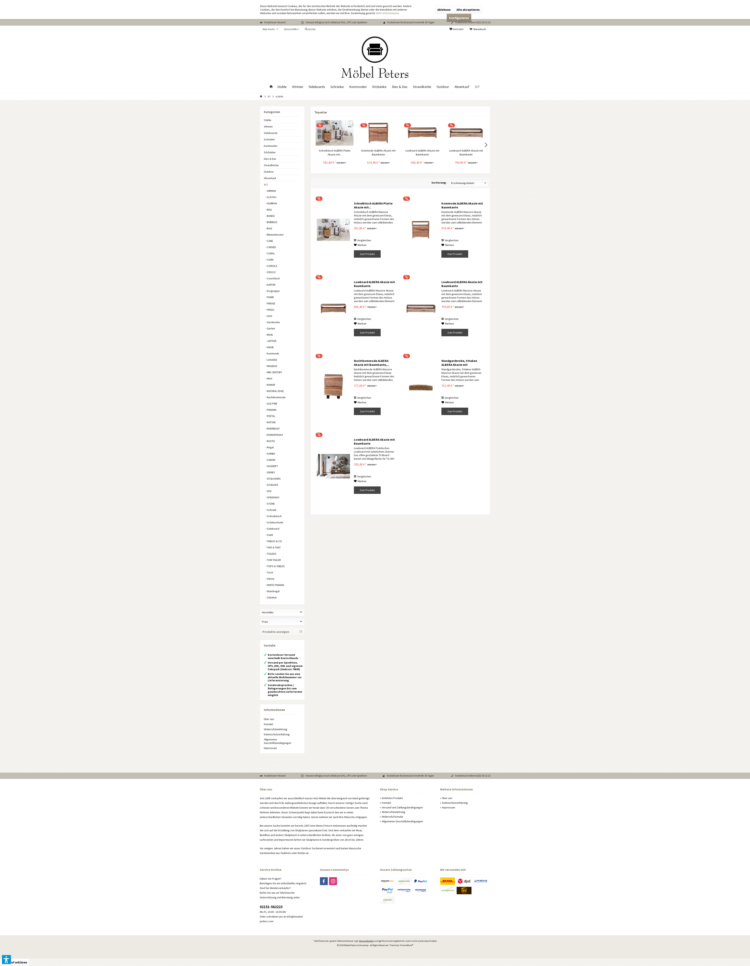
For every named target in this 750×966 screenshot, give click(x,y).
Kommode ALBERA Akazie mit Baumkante (378, 152)
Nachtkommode (276, 397)
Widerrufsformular (392, 816)
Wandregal (272, 591)
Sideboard (272, 528)
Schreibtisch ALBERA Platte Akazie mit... (334, 152)
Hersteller (268, 612)
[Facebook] (324, 881)
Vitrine (270, 578)
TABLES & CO (274, 541)
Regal (270, 447)
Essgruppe (273, 291)
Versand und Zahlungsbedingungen (402, 807)
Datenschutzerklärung (277, 734)
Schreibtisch (274, 516)
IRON (269, 334)
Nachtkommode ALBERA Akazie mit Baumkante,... (371, 363)
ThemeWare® (406, 945)
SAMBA (270, 453)
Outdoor (269, 171)
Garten (270, 328)
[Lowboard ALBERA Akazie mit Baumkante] (422, 133)
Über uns (269, 719)
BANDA (270, 216)
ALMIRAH (271, 203)
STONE (270, 503)
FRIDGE (270, 303)
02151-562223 (271, 906)
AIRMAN (271, 191)
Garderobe (273, 322)
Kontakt (268, 724)
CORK (270, 259)
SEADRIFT (272, 466)
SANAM (270, 460)
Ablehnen (444, 10)
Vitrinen (268, 126)
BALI (269, 209)
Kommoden (270, 146)
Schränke (269, 139)
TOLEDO (271, 553)
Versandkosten (366, 940)
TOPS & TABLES (275, 566)
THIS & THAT (273, 547)
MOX (269, 378)
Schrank (271, 510)
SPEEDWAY (272, 497)
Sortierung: (438, 182)
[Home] (271, 87)
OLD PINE (271, 403)
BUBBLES (271, 222)
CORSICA (271, 266)
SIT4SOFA (272, 485)
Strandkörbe (271, 165)
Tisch (269, 572)
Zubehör (271, 597)
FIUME (270, 297)
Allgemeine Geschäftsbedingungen (277, 741)
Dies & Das (270, 159)
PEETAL (270, 416)
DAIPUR (270, 284)
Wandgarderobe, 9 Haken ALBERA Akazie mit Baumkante (459, 363)
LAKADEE (271, 359)
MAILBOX (271, 366)
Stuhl (269, 535)
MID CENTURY (274, 372)
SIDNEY (270, 472)
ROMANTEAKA (274, 435)
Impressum (270, 748)
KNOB (270, 347)
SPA (268, 491)
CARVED (271, 247)
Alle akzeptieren (468, 10)
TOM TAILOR (273, 560)
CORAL (270, 253)
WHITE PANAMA (275, 585)
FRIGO (270, 309)
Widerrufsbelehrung (275, 729)
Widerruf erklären (14, 962)
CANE (269, 241)
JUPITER (271, 341)
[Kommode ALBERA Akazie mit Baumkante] (379, 133)
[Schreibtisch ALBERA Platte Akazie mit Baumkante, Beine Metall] (335, 133)
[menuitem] (478, 29)
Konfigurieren (459, 18)
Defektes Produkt (392, 798)
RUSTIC (270, 441)
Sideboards (271, 133)
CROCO (271, 272)
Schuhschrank (274, 522)
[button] (6, 959)
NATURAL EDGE (275, 391)
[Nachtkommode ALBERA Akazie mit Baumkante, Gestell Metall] (333, 387)
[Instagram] (333, 881)
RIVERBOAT (273, 428)
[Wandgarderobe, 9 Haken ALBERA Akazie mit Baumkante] (421, 387)
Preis (265, 621)
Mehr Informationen (387, 13)
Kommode (272, 353)
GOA (269, 316)
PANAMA (271, 410)
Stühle (267, 120)
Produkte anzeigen (275, 632)
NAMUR (270, 385)
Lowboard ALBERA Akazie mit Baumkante (422, 152)
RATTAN (271, 422)
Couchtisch (273, 278)
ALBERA (271, 197)
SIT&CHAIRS (273, 478)
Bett (269, 228)
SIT (266, 184)
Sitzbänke (270, 152)
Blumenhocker (275, 234)
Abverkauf (270, 178)
